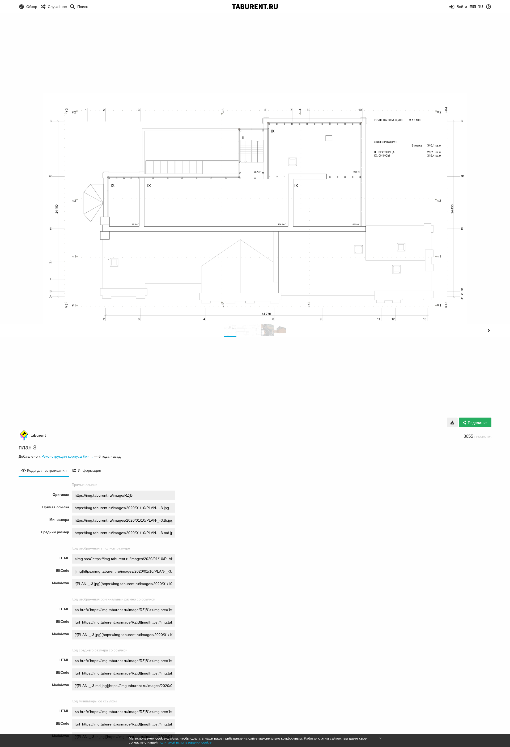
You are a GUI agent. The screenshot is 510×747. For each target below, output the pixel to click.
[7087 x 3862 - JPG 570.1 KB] (452, 422)
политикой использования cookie (185, 742)
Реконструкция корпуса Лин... (67, 456)
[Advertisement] (255, 53)
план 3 (27, 447)
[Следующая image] (488, 330)
